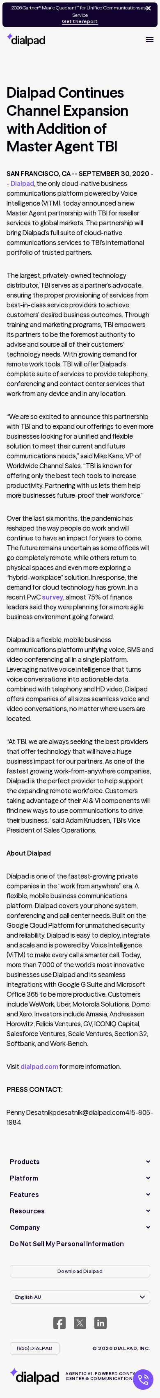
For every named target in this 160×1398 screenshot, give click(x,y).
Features (24, 1194)
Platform (24, 1178)
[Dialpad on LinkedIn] (100, 1323)
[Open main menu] (149, 39)
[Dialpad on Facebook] (59, 1323)
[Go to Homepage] (26, 39)
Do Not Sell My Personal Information (67, 1244)
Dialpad (21, 183)
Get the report (80, 21)
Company (25, 1227)
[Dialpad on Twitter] (80, 1323)
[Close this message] (147, 8)
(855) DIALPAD (35, 1348)
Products (25, 1162)
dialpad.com (39, 1066)
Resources (27, 1211)
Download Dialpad (80, 1271)
